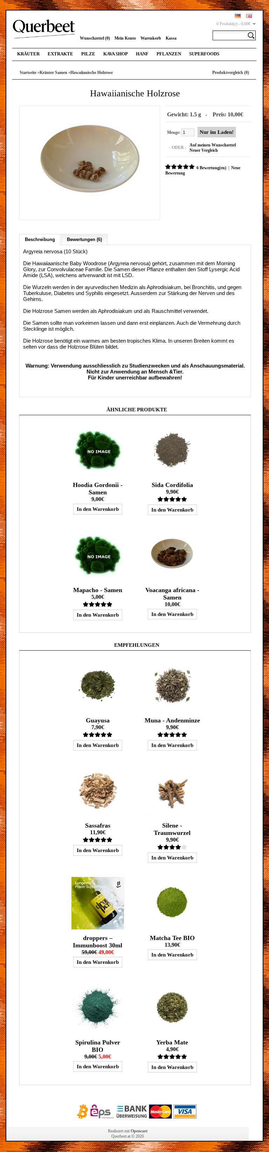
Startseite (28, 72)
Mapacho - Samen (97, 590)
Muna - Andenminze (172, 720)
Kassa (171, 38)
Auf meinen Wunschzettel (212, 145)
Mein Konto (125, 38)
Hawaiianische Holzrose (91, 72)
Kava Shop (115, 53)
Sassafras (97, 825)
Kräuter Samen (53, 72)
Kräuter (28, 53)
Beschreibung (40, 239)
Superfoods (204, 53)
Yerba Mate (172, 1042)
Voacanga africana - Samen (172, 594)
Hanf (142, 53)
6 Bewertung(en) (211, 167)
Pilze (88, 53)
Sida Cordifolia (172, 484)
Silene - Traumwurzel (172, 829)
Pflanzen (169, 53)
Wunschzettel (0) (95, 38)
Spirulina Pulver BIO (97, 1046)
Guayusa (98, 720)
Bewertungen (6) (84, 239)
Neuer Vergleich (203, 150)
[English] (249, 16)
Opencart (139, 1131)
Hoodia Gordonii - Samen (98, 488)
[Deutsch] (238, 16)
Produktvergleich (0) (230, 72)
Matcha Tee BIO (172, 937)
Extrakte (60, 53)
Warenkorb (150, 38)
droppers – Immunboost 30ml (97, 941)
